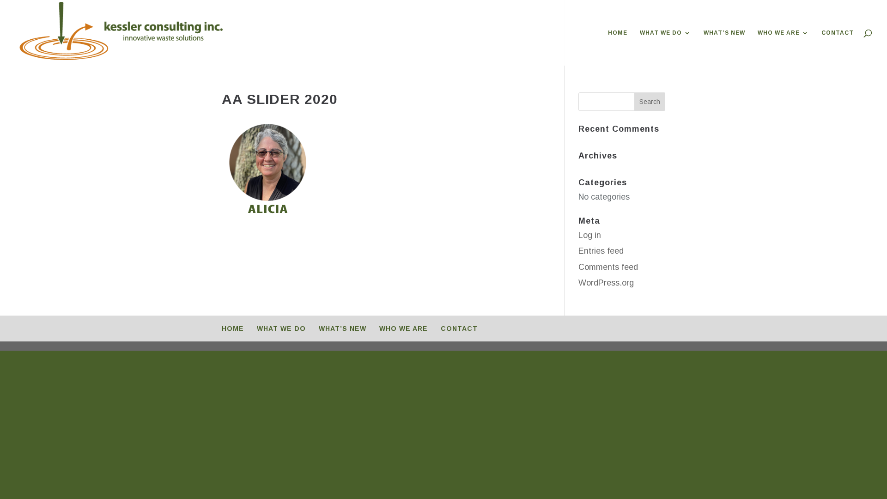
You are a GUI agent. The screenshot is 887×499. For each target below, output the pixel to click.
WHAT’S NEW (724, 33)
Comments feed (608, 267)
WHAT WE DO (661, 33)
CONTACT (837, 33)
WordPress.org (606, 282)
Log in (589, 235)
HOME (617, 33)
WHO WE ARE (779, 33)
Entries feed (601, 251)
